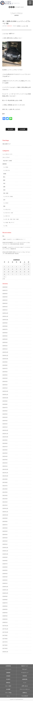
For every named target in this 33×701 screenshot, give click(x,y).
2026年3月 (5, 303)
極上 (4, 236)
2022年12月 (5, 430)
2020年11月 (5, 511)
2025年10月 (5, 319)
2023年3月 (5, 420)
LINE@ (10, 7)
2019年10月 (5, 554)
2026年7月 (5, 290)
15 (24, 269)
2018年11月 (5, 589)
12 (12, 269)
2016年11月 (5, 651)
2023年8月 (5, 404)
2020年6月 (5, 528)
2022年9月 (5, 440)
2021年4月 (5, 495)
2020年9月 (5, 518)
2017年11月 (5, 629)
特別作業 (25, 676)
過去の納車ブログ (7, 143)
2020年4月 (5, 534)
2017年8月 (5, 638)
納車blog (25, 692)
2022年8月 (5, 443)
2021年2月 (5, 502)
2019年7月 (5, 563)
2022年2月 (5, 463)
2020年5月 (5, 531)
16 (28, 269)
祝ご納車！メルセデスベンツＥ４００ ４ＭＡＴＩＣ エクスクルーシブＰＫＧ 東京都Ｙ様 (16, 248)
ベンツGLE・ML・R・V (8, 222)
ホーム (8, 696)
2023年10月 (5, 397)
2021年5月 (5, 492)
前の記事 (10, 129)
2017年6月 (5, 645)
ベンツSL (5, 225)
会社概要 (8, 689)
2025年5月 (5, 336)
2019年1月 (5, 583)
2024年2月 (5, 384)
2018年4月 (5, 612)
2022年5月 (5, 453)
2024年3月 (5, 381)
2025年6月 (5, 332)
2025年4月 (5, 339)
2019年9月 (5, 557)
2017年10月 (5, 632)
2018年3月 (5, 616)
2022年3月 (5, 459)
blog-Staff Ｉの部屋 (7, 160)
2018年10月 (5, 593)
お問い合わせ (25, 686)
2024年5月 (5, 375)
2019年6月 (5, 567)
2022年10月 (5, 436)
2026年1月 (5, 310)
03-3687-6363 (19, 7)
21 (20, 271)
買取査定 (8, 682)
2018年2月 (5, 619)
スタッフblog (8, 692)
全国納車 (8, 676)
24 (4, 274)
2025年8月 (5, 326)
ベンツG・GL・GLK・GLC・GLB (11, 219)
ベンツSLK (5, 167)
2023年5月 (5, 414)
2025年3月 (5, 342)
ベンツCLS (23, 25)
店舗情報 (8, 672)
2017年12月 (5, 625)
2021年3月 (5, 498)
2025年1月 (5, 349)
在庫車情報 (8, 666)
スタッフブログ (6, 157)
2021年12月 (5, 469)
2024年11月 (5, 355)
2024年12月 (5, 352)
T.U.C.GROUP (24, 696)
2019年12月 (5, 547)
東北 (4, 177)
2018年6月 (5, 606)
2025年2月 (5, 345)
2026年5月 (5, 296)
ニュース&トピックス (7, 154)
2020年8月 (5, 521)
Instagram (12, 7)
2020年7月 (5, 524)
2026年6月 (5, 293)
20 (16, 271)
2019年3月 (5, 576)
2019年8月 (5, 560)
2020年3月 (5, 537)
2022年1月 (5, 466)
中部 (4, 183)
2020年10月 (5, 515)
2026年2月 (5, 306)
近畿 (4, 186)
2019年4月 (5, 573)
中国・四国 (5, 193)
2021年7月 (5, 485)
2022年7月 (5, 446)
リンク (24, 682)
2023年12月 (5, 391)
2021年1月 (5, 505)
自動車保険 (24, 679)
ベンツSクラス (6, 170)
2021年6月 (5, 489)
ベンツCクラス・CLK (8, 212)
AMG (4, 190)
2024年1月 (5, 388)
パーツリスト (8, 669)
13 (16, 269)
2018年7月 (5, 603)
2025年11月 (5, 316)
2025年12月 (5, 313)
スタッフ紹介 (8, 686)
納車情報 (18, 25)
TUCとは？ (24, 669)
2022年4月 (5, 456)
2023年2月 (5, 423)
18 (8, 271)
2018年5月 (5, 609)
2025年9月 (5, 323)
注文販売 (8, 679)
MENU (30, 3)
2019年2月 (5, 580)
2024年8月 (5, 365)
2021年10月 (5, 476)
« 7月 (3, 278)
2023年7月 (5, 407)
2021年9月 (5, 479)
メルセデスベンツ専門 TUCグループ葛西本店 (12, 3)
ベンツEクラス (6, 216)
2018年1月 (5, 622)
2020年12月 (5, 508)
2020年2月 (5, 541)
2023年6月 (5, 410)
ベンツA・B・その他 (8, 196)
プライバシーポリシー (25, 689)
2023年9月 (5, 401)
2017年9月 (5, 635)
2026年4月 (5, 300)
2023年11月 (5, 394)
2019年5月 (5, 570)
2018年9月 (5, 596)
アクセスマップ (24, 672)
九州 (4, 199)
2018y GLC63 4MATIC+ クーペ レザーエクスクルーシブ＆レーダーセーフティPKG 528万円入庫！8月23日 (16, 243)
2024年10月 (5, 358)
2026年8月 (5, 287)
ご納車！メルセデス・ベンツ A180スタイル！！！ (14, 239)
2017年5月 (5, 648)
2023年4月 (5, 417)
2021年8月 (5, 482)
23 (28, 271)
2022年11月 (5, 433)
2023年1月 (5, 427)
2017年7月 (5, 642)
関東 (27, 25)
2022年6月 (5, 449)
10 (4, 269)
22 (24, 271)
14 (20, 269)
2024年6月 (5, 371)
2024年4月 (5, 378)
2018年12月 (5, 586)
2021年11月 (5, 472)
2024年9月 (5, 362)
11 (8, 269)
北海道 (4, 173)
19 (12, 271)
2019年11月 (5, 550)
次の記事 (22, 129)
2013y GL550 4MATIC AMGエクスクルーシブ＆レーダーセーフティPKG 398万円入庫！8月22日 (16, 253)
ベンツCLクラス (7, 209)
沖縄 (4, 206)
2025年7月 (5, 329)
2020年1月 (5, 544)
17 (4, 271)
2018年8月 (5, 599)
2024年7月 (5, 368)
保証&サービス (24, 666)
